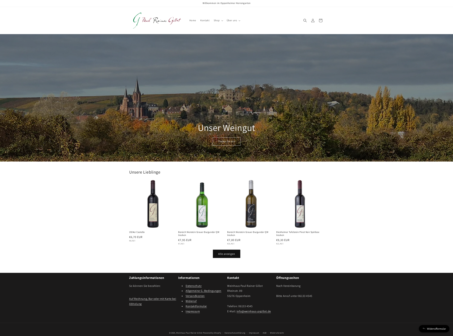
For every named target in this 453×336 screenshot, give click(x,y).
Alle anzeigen (226, 253)
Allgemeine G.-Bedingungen (203, 291)
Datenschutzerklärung (235, 332)
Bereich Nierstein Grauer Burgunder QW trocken (198, 234)
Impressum (193, 311)
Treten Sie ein (226, 141)
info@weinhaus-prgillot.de (254, 311)
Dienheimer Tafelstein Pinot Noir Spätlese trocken (297, 234)
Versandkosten (195, 296)
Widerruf (191, 301)
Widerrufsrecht (277, 332)
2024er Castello (137, 232)
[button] (218, 20)
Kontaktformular (196, 306)
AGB (264, 332)
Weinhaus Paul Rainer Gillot (189, 333)
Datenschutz (194, 286)
